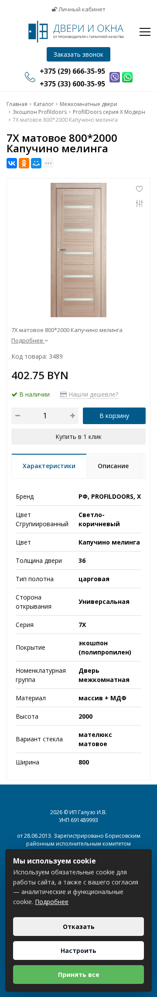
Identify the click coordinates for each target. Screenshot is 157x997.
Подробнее (51, 902)
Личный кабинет (81, 9)
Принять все (78, 974)
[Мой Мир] (36, 163)
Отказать (79, 926)
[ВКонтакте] (12, 163)
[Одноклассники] (24, 163)
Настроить (78, 950)
